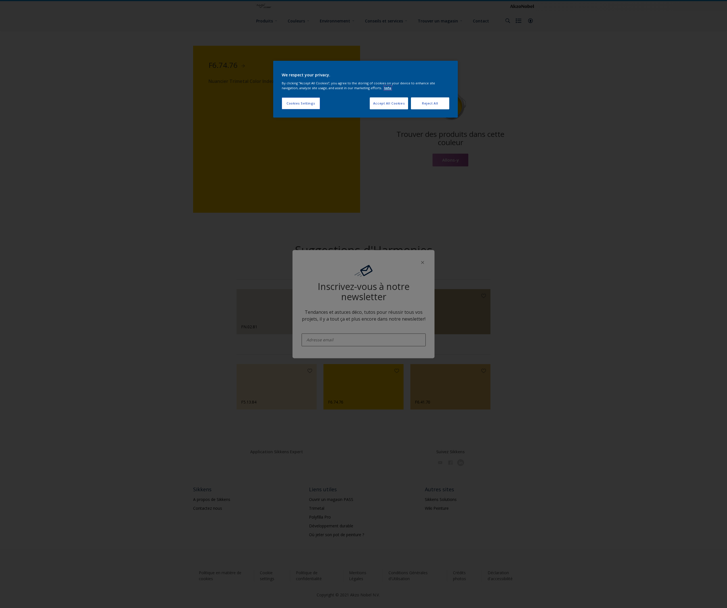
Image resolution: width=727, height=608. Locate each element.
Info (387, 88)
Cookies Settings (301, 103)
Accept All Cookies (389, 103)
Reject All (430, 103)
